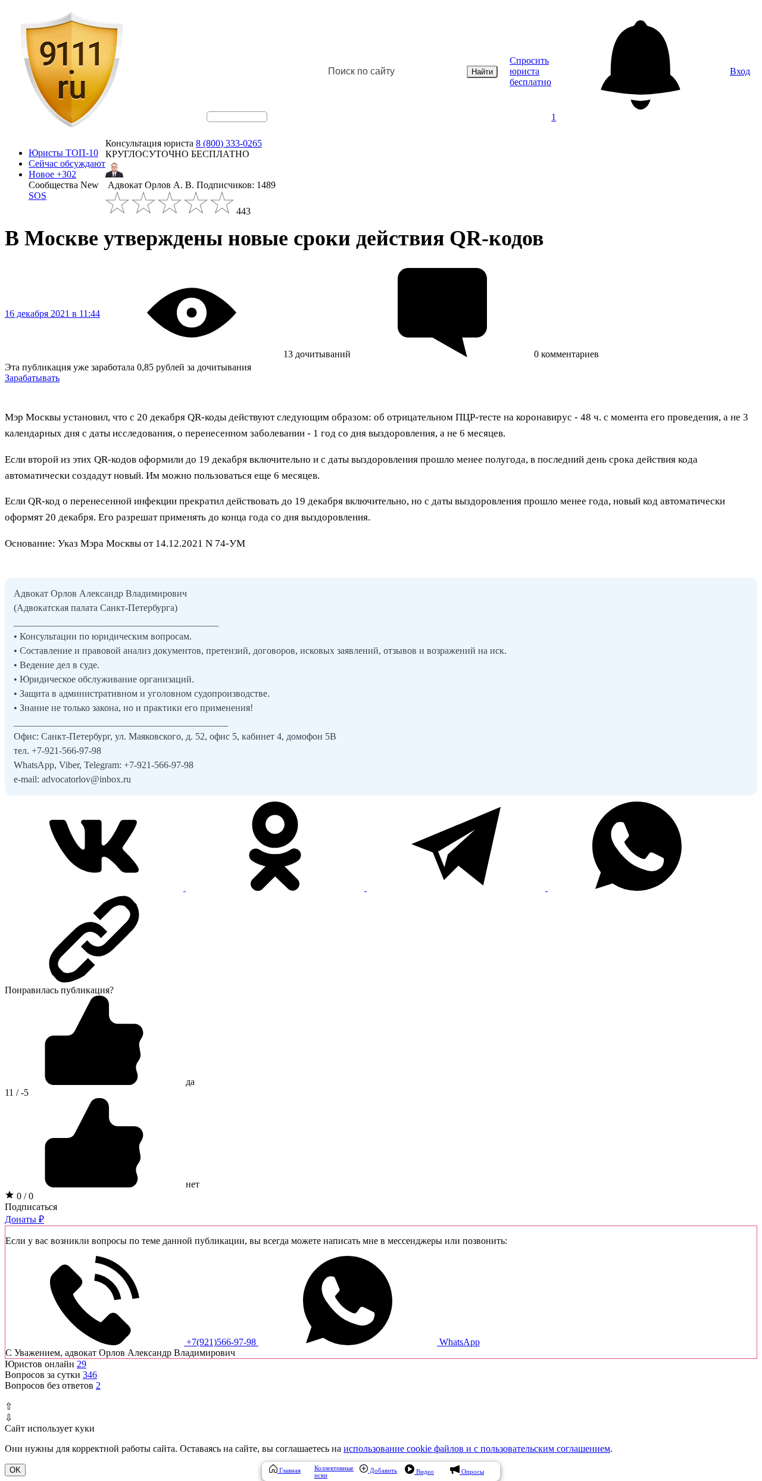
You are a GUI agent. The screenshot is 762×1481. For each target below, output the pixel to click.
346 (90, 1375)
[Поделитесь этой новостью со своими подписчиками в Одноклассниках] (276, 888)
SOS (37, 196)
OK (15, 1470)
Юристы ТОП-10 (63, 153)
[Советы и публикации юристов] (71, 71)
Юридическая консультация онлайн (225, 127)
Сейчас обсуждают (67, 163)
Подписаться (31, 1207)
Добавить (382, 1470)
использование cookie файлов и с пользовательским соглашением (476, 1448)
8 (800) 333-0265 (229, 143)
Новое (52, 174)
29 (81, 1364)
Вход (740, 71)
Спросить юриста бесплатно (530, 71)
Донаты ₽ (24, 1219)
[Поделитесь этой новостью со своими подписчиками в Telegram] (457, 888)
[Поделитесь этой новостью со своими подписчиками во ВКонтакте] (95, 888)
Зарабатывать (32, 378)
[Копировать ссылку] (381, 939)
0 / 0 (23, 1196)
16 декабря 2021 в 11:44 (52, 313)
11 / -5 (17, 1092)
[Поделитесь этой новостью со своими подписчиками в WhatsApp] (637, 888)
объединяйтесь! (237, 116)
